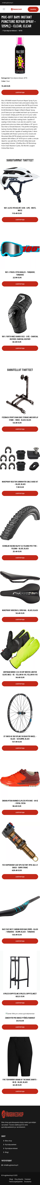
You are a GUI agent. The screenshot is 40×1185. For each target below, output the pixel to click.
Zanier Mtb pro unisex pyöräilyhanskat (20, 1018)
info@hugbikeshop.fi (7, 3)
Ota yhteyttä (19, 1179)
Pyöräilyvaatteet (10, 1145)
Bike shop (8, 1141)
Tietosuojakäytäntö (16, 1182)
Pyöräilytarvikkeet (10, 31)
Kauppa (33, 9)
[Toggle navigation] (3, 9)
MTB (20, 31)
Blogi (7, 1152)
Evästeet (28, 1179)
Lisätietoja (20, 92)
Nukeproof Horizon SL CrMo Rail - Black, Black (20, 610)
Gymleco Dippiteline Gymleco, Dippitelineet (20, 993)
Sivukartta (27, 1182)
